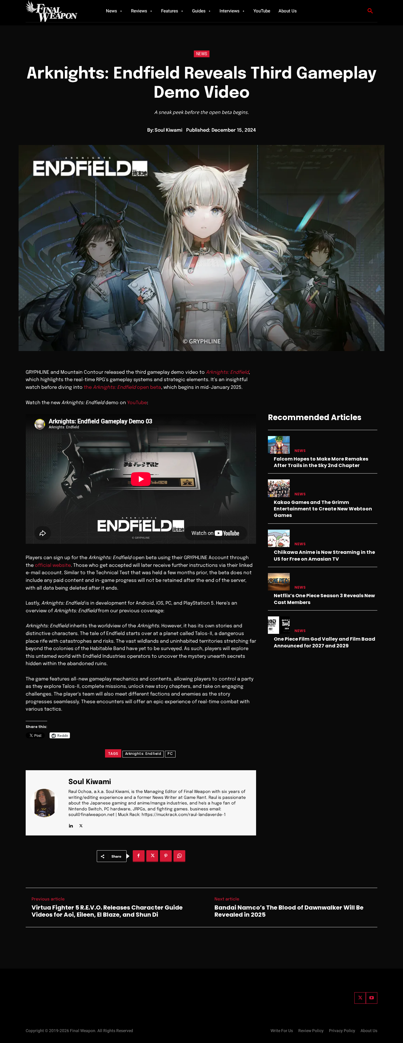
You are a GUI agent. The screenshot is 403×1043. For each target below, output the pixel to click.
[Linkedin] (70, 824)
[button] (370, 11)
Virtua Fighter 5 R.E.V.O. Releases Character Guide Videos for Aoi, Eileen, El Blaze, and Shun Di (107, 911)
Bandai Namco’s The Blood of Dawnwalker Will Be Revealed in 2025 (288, 911)
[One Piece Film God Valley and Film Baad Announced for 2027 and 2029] (279, 625)
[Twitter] (360, 998)
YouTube (137, 402)
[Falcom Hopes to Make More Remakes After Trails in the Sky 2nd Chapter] (279, 444)
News (201, 54)
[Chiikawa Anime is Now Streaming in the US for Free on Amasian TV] (279, 538)
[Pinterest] (166, 856)
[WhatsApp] (179, 856)
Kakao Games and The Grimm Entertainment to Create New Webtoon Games (323, 509)
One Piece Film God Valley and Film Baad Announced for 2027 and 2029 (324, 642)
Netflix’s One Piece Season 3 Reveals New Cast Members (324, 598)
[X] (81, 824)
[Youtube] (371, 998)
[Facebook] (139, 856)
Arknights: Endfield (227, 372)
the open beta (122, 387)
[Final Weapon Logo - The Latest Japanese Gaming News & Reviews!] (58, 11)
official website (53, 565)
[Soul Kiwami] (47, 803)
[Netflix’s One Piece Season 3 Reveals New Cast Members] (279, 581)
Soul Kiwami (168, 130)
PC (170, 753)
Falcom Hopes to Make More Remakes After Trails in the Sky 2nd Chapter (321, 462)
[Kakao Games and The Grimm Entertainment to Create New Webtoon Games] (279, 488)
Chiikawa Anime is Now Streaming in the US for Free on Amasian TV (324, 555)
